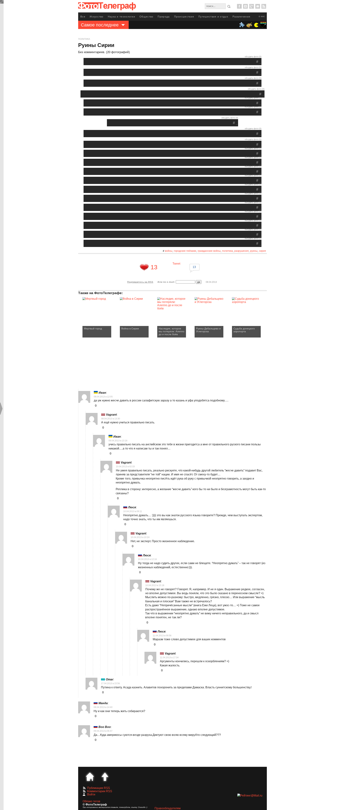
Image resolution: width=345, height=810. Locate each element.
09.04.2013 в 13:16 (118, 440)
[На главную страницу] (90, 777)
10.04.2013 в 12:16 (147, 559)
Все (82, 16)
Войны (168, 250)
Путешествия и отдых (213, 16)
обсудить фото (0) (253, 56)
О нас (262, 16)
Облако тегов (91, 801)
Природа (164, 16)
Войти (91, 794)
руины (253, 250)
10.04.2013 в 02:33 (125, 466)
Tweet (176, 263)
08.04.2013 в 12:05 (103, 396)
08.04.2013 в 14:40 (103, 707)
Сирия (262, 250)
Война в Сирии (130, 328)
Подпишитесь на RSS (140, 282)
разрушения (241, 250)
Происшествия (184, 16)
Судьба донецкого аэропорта (244, 330)
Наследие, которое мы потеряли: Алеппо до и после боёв (171, 331)
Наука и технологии (121, 16)
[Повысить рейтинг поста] (144, 267)
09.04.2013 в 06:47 (103, 731)
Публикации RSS (98, 787)
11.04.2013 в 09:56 (162, 635)
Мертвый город (93, 328)
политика (227, 250)
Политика (84, 39)
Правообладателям (168, 808)
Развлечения (241, 16)
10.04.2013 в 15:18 (154, 585)
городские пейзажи (185, 250)
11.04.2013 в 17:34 (169, 657)
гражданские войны (209, 250)
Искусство (97, 16)
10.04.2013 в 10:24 (140, 537)
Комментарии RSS (99, 791)
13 (194, 267)
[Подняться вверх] (105, 777)
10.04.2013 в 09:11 (132, 511)
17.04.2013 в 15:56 (110, 683)
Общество (146, 16)
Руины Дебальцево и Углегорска (208, 330)
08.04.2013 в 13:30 (110, 418)
